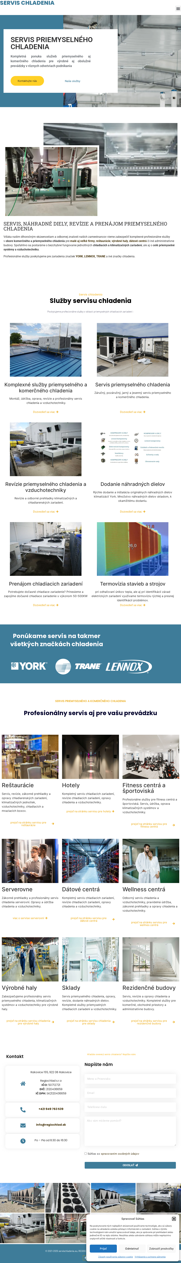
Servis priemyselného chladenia (132, 385)
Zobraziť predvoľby (161, 1248)
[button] (174, 1219)
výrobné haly (120, 241)
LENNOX (89, 256)
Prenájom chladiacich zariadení (46, 584)
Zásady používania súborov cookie (115, 1256)
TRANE (101, 256)
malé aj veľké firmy (82, 241)
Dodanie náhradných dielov (133, 484)
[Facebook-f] (85, 1257)
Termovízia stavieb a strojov (132, 584)
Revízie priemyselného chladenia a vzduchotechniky (45, 487)
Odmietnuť (132, 1248)
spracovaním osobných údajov (120, 1153)
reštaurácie (103, 241)
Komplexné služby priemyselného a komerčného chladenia (45, 388)
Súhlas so (113, 1153)
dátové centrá (138, 241)
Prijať (103, 1248)
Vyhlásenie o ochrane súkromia (150, 1256)
